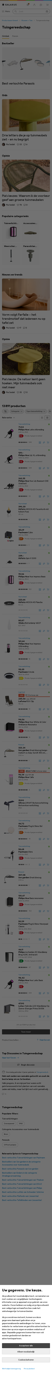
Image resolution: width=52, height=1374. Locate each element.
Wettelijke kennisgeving (11, 1369)
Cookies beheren (26, 1360)
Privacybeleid (29, 1369)
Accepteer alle (26, 1345)
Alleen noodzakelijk (26, 1351)
